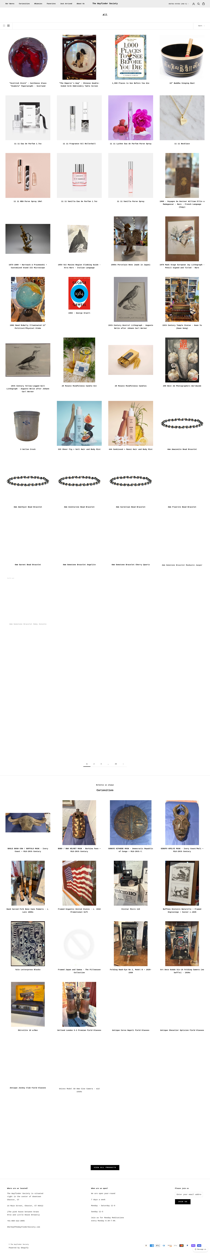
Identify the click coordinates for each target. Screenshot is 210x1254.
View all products (105, 1168)
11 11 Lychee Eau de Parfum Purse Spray (130, 144)
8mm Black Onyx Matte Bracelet (131, 743)
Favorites (51, 4)
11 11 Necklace (182, 144)
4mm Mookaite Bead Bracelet (182, 622)
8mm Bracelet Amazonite (182, 743)
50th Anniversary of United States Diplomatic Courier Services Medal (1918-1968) (131, 683)
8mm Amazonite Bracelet (79, 743)
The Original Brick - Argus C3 (79, 1149)
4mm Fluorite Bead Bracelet (182, 507)
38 (116, 764)
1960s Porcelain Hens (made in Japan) (130, 265)
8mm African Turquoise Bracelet (27, 743)
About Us (81, 4)
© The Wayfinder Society (19, 1244)
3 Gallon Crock (28, 449)
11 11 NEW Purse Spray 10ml (28, 201)
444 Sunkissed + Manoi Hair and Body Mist (131, 449)
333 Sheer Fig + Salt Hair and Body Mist (79, 449)
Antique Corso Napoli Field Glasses (130, 1030)
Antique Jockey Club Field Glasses (28, 1088)
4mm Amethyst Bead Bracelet (28, 507)
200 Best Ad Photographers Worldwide (182, 386)
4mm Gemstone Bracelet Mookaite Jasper (182, 565)
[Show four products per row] (8, 26)
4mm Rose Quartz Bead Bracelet (28, 680)
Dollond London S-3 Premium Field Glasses (79, 1030)
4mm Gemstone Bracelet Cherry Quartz (131, 565)
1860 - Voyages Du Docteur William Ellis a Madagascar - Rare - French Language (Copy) (182, 204)
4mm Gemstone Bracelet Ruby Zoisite (27, 622)
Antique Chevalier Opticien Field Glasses (182, 1030)
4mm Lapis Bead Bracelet (130, 622)
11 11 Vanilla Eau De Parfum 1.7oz (79, 201)
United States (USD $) (178, 4)
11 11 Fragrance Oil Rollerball (79, 144)
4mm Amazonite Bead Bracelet (182, 449)
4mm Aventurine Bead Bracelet (79, 507)
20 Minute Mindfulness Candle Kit (79, 386)
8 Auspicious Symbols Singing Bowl (182, 680)
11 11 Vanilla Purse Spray (130, 201)
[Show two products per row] (4, 26)
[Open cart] (203, 3)
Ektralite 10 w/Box (28, 1030)
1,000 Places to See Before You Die (130, 83)
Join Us (182, 1202)
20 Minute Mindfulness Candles (131, 386)
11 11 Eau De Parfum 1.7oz (28, 144)
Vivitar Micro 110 (130, 909)
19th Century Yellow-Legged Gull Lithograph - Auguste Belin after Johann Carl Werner (28, 389)
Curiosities (24, 4)
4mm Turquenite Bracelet (79, 680)
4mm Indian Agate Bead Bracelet (79, 622)
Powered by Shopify (18, 1248)
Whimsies (38, 4)
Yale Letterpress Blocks (27, 970)
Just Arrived (66, 4)
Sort (200, 26)
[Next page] (123, 764)
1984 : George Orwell (79, 313)
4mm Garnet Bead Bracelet (28, 565)
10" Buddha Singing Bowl (182, 83)
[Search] (198, 4)
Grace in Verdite (130, 1149)
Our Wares (9, 4)
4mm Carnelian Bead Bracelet (130, 507)
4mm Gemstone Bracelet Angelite (79, 565)
